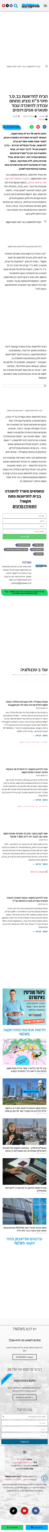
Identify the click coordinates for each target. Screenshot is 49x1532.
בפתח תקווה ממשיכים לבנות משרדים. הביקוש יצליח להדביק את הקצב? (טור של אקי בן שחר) (25, 1109)
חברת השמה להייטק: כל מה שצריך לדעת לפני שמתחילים (25, 1189)
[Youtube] (3, 5)
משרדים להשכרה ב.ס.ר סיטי (17, 549)
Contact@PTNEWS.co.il (22, 1462)
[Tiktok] (7, 5)
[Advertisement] (24, 37)
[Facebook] (11, 5)
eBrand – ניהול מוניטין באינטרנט (17, 1479)
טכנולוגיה (41, 119)
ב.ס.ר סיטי (38, 545)
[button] (45, 5)
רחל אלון (39, 554)
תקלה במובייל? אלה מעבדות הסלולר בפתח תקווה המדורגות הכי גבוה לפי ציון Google (27, 703)
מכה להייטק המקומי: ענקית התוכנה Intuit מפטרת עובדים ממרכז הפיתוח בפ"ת (27, 899)
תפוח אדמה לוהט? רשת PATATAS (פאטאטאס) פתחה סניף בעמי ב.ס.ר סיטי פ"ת (25, 1229)
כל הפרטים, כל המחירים (24, 1397)
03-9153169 (22, 1459)
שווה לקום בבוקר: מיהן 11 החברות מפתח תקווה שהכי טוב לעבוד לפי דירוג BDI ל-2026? (25, 835)
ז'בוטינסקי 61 (37, 549)
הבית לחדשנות (23, 545)
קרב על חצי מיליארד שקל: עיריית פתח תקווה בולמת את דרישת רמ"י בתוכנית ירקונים (26, 1070)
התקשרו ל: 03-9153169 (24, 1357)
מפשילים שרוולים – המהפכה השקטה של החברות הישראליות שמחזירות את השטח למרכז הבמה (24, 1149)
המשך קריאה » (40, 735)
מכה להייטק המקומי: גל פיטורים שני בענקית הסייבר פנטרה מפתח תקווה (27, 770)
